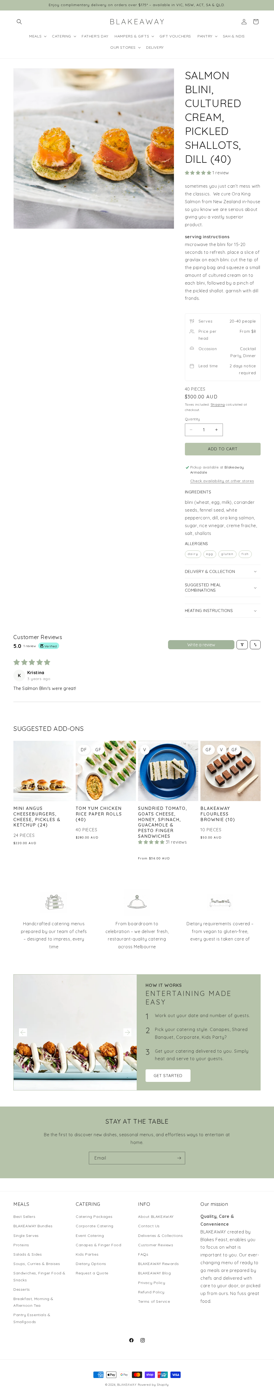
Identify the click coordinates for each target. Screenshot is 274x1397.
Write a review (201, 644)
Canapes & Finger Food (98, 1245)
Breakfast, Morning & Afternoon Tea (33, 1302)
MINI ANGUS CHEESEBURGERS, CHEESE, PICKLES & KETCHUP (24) (37, 817)
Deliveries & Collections (160, 1235)
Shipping (218, 404)
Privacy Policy (151, 1282)
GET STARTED (168, 1075)
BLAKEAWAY (126, 1385)
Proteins (21, 1245)
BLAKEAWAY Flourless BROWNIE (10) (217, 814)
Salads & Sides (27, 1254)
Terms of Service (154, 1301)
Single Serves (26, 1235)
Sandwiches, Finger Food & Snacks (39, 1276)
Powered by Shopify (153, 1385)
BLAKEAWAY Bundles (32, 1226)
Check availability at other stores (222, 480)
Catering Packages (94, 1216)
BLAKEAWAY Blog (154, 1273)
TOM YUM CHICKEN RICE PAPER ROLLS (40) (99, 814)
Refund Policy (151, 1292)
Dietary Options (91, 1263)
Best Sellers (24, 1216)
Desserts (21, 1289)
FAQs (143, 1254)
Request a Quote (92, 1273)
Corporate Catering (94, 1226)
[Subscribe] (179, 1158)
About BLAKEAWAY (156, 1216)
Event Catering (90, 1235)
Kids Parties (87, 1254)
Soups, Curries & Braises (36, 1263)
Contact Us (149, 1226)
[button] (19, 22)
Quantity (192, 419)
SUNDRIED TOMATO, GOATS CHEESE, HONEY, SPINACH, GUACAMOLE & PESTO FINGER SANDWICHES (162, 822)
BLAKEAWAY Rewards (158, 1263)
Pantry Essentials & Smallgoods (31, 1318)
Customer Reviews (155, 1245)
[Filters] (242, 644)
